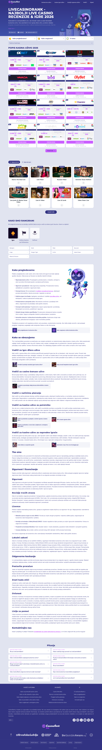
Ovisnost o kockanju (57, 700)
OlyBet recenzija (80, 95)
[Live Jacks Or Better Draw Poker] (18, 197)
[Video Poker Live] (83, 197)
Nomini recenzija (79, 144)
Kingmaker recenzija (80, 120)
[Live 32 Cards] (62, 197)
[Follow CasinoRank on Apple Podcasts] (92, 720)
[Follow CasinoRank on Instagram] (77, 720)
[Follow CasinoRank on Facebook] (74, 720)
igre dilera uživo (54, 296)
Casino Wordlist (57, 691)
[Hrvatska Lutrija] (27, 735)
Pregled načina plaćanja (57, 697)
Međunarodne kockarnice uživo (58, 702)
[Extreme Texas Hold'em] (83, 176)
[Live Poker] (40, 176)
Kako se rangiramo (79, 697)
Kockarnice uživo (46, 2)
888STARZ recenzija (80, 71)
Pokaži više (50, 150)
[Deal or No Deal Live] (18, 176)
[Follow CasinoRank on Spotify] (88, 720)
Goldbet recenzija (51, 120)
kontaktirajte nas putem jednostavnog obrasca (47, 631)
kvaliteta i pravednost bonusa (44, 291)
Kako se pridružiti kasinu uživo (29, 691)
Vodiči (85, 2)
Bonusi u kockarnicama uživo (57, 694)
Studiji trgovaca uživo (73, 2)
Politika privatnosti (52, 747)
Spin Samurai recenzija (22, 120)
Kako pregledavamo (79, 694)
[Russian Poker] (62, 176)
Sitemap (75, 747)
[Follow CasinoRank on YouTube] (84, 720)
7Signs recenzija (51, 95)
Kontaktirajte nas (79, 700)
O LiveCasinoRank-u (79, 691)
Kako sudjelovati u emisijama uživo (29, 702)
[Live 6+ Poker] (40, 197)
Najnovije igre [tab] (27, 162)
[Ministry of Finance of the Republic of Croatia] (11, 735)
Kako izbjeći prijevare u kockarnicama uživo (29, 697)
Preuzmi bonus (22, 68)
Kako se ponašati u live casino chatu (29, 700)
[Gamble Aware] (74, 735)
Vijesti (92, 2)
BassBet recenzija (51, 71)
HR (10, 720)
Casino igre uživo (59, 2)
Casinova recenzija (51, 144)
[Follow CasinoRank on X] (81, 720)
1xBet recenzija (22, 71)
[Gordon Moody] (46, 735)
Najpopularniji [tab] (15, 162)
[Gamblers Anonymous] (56, 735)
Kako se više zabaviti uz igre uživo (29, 694)
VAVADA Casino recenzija (22, 95)
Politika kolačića (28, 747)
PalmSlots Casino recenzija (22, 144)
